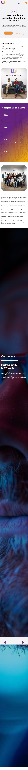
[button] (26, 3)
